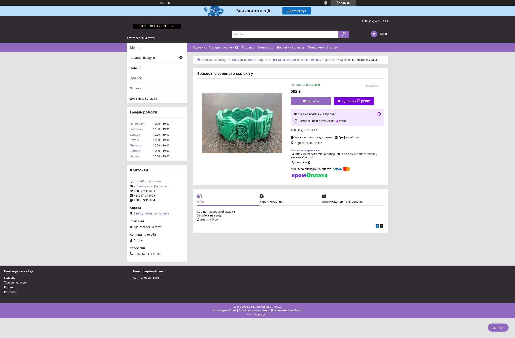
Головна (199, 47)
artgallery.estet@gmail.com (152, 186)
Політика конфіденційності (286, 310)
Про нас (248, 47)
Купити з (348, 101)
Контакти (265, 47)
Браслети (330, 60)
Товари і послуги (221, 47)
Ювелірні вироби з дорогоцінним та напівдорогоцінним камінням (276, 60)
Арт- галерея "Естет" (147, 277)
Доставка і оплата (290, 47)
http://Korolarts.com (147, 181)
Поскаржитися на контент (254, 310)
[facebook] (377, 226)
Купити (313, 101)
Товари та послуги (215, 60)
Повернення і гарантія (324, 47)
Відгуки (135, 88)
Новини (135, 68)
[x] (381, 226)
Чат (501, 327)
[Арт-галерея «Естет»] (157, 26)
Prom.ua (277, 306)
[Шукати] (343, 34)
